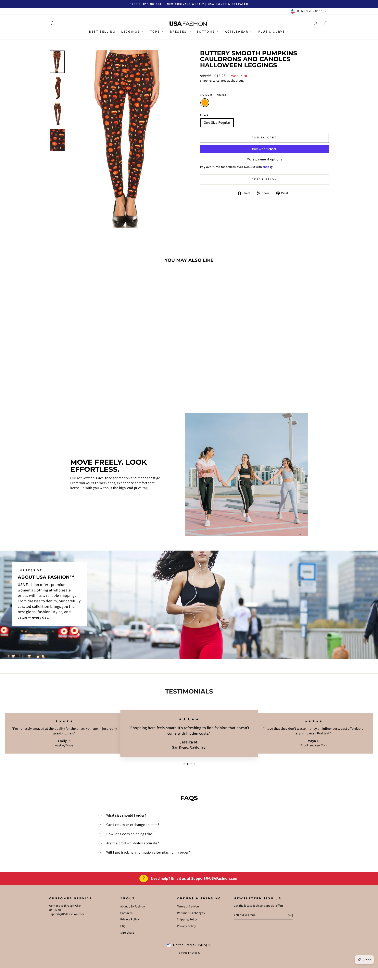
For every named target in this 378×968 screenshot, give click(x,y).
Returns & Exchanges (191, 913)
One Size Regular (217, 122)
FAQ (122, 926)
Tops (155, 31)
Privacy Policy (129, 919)
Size (204, 115)
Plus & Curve (272, 31)
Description (264, 179)
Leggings (131, 31)
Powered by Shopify (189, 953)
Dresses (179, 31)
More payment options (264, 159)
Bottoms (206, 31)
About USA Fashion (132, 906)
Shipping (206, 80)
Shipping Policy (187, 919)
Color (213, 95)
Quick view (82, 367)
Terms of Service (188, 906)
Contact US (127, 913)
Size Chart (127, 932)
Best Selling (102, 31)
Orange (205, 103)
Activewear (237, 31)
